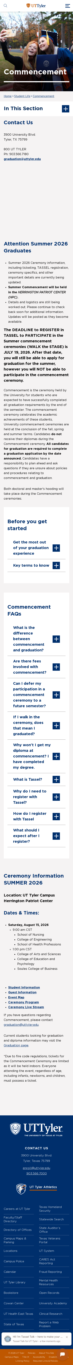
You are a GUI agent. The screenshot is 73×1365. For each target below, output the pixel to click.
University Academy (53, 1303)
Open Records (49, 1292)
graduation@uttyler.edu (21, 1024)
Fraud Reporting (50, 1271)
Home (8, 96)
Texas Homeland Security (50, 1209)
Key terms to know (31, 565)
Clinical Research (50, 1313)
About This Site (46, 1353)
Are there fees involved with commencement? (29, 666)
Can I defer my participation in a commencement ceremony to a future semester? (29, 695)
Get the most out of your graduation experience (31, 547)
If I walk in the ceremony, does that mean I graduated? (28, 725)
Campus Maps (12, 1357)
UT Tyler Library (14, 1282)
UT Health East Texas (18, 1313)
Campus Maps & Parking (15, 1240)
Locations (10, 1250)
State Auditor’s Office (49, 1230)
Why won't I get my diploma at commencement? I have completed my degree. (32, 756)
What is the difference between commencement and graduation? (28, 639)
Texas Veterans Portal (49, 1240)
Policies (31, 1353)
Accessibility (39, 1357)
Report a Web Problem (49, 1324)
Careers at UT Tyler (17, 1208)
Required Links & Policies (45, 1361)
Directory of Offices (18, 1229)
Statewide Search (51, 1219)
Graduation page (16, 1045)
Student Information (24, 987)
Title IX (25, 1357)
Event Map (16, 997)
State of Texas (14, 1324)
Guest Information (22, 992)
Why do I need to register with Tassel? (29, 797)
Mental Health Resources (48, 1282)
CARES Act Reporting (47, 1261)
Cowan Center (14, 1303)
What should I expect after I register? (26, 835)
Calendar (10, 1271)
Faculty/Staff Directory (13, 1219)
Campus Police (14, 1261)
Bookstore (11, 1292)
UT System (46, 1250)
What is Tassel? (27, 779)
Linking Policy (22, 1361)
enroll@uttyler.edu (36, 1168)
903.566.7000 (36, 1173)
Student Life (22, 96)
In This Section (23, 108)
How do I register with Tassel (29, 816)
